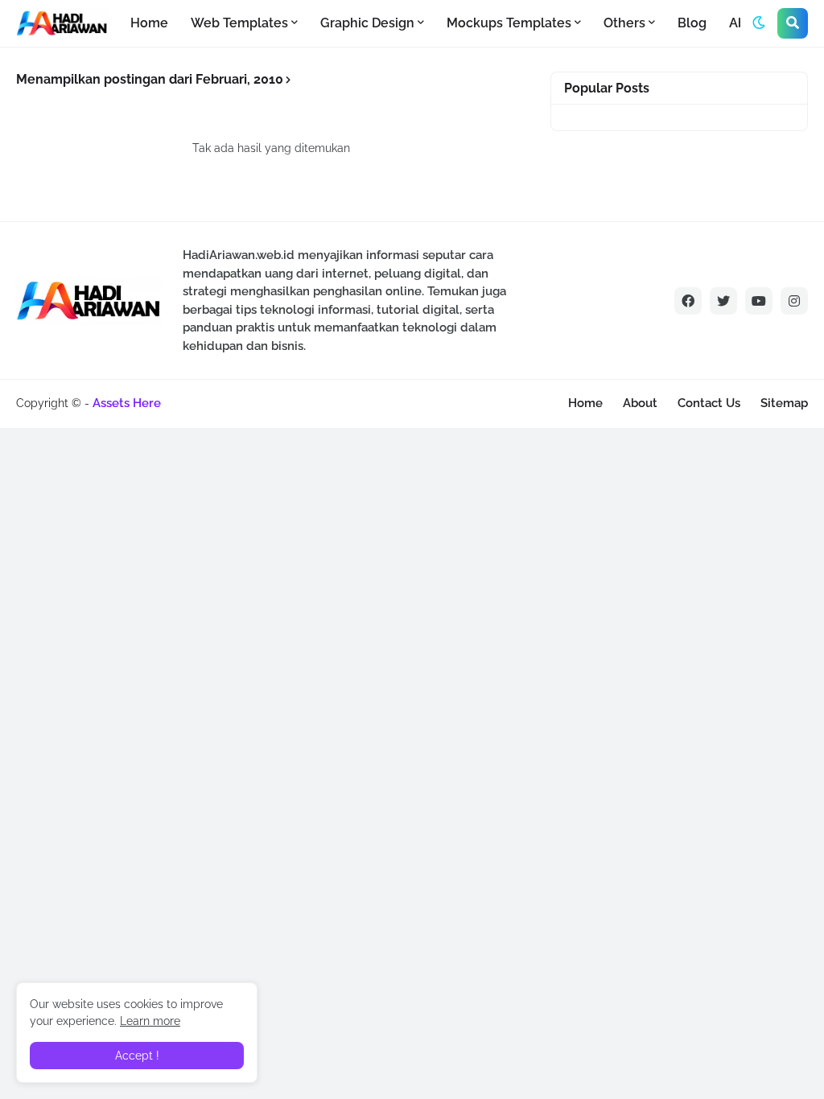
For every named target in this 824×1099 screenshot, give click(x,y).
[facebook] (688, 301)
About (640, 403)
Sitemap (784, 403)
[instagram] (794, 301)
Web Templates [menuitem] (239, 23)
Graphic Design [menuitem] (367, 23)
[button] (758, 23)
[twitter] (723, 301)
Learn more (150, 1021)
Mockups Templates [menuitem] (509, 23)
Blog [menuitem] (692, 23)
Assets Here (127, 403)
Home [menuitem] (149, 23)
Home (585, 403)
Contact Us (709, 403)
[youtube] (758, 301)
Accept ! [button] (137, 1055)
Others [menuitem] (624, 23)
